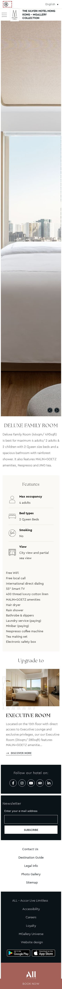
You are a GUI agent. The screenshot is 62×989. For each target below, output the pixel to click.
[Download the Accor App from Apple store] (43, 953)
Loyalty (31, 925)
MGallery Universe (31, 934)
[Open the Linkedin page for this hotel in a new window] (49, 783)
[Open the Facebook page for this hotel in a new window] (13, 783)
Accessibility (31, 909)
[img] (14, 16)
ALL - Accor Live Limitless (30, 900)
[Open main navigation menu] (4, 14)
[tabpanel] (31, 218)
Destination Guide (31, 857)
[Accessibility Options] (7, 4)
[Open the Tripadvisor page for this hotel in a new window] (40, 783)
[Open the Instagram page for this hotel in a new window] (22, 783)
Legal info (31, 866)
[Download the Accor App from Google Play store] (18, 953)
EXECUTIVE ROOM (28, 715)
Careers (31, 917)
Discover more (21, 753)
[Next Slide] (56, 410)
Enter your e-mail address (20, 811)
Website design (32, 942)
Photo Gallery (31, 874)
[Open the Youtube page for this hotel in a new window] (31, 783)
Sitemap (32, 882)
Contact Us (30, 849)
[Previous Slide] (50, 410)
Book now (31, 984)
